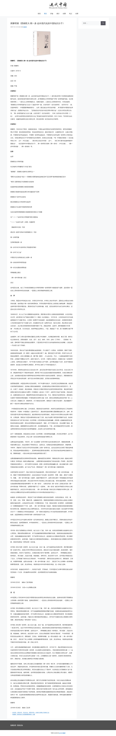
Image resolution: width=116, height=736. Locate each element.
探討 (58, 13)
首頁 (39, 13)
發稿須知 (20, 725)
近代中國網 (62, 733)
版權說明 (13, 725)
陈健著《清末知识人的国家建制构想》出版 (23, 714)
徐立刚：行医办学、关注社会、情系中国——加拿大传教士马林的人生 (30, 712)
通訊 (45, 13)
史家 (76, 13)
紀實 (64, 13)
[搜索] (103, 23)
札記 (70, 13)
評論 (51, 13)
